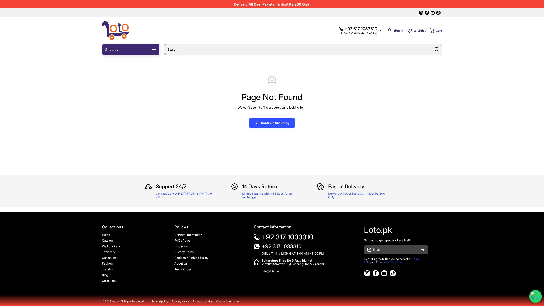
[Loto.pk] (116, 30)
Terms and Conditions (390, 262)
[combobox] (303, 49)
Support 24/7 (171, 186)
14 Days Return (259, 186)
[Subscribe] (423, 249)
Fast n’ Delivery (346, 186)
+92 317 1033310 (287, 237)
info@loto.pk (270, 271)
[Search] (436, 49)
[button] (436, 30)
